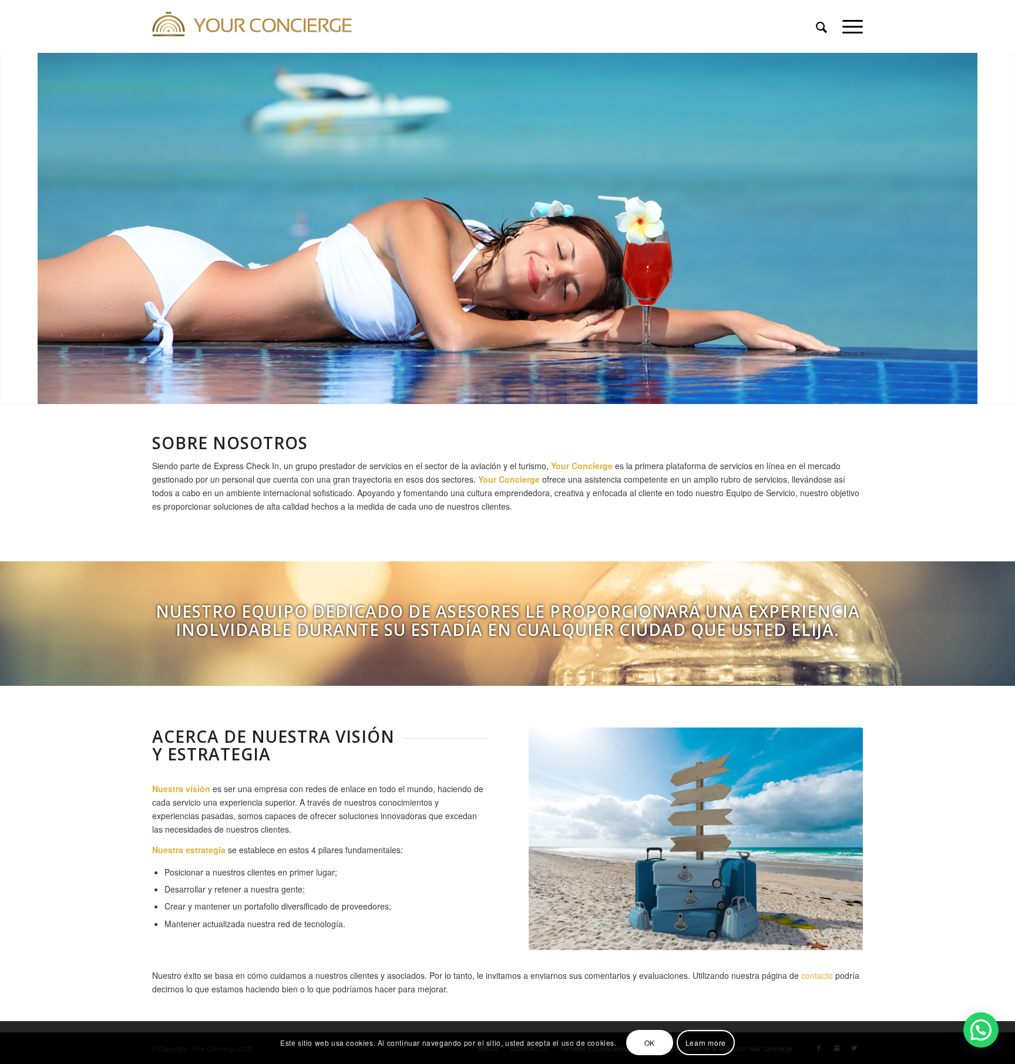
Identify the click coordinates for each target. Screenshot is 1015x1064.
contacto (817, 975)
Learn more (705, 1042)
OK (649, 1042)
